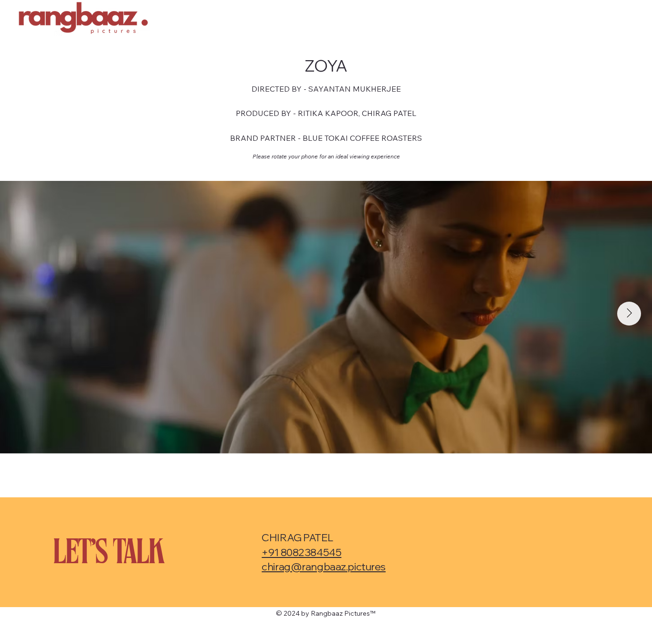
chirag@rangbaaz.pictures (324, 566)
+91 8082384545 (301, 552)
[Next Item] (629, 314)
